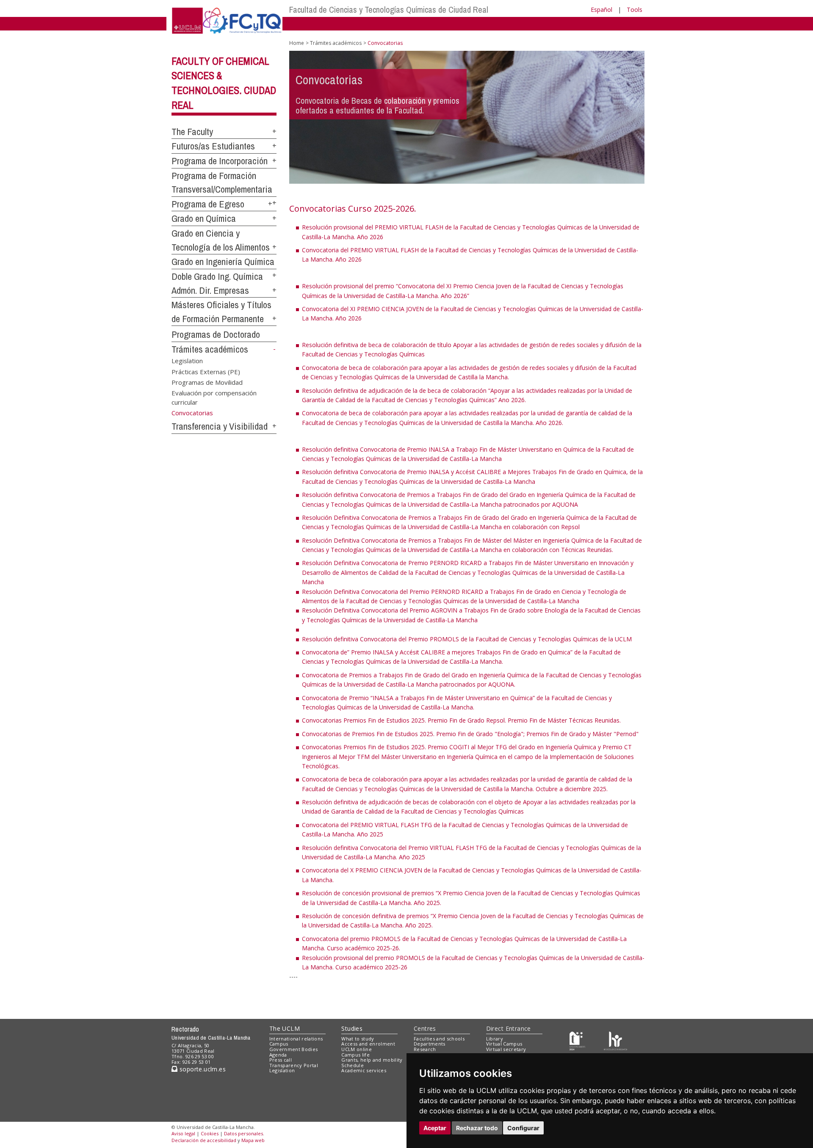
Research (425, 1049)
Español (601, 10)
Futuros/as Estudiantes (213, 146)
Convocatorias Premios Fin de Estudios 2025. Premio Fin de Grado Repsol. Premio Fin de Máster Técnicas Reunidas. (461, 720)
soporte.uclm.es (201, 1069)
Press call (280, 1060)
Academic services (363, 1070)
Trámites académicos (209, 349)
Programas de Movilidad (207, 382)
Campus (278, 1043)
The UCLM (284, 1028)
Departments (429, 1043)
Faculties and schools (439, 1038)
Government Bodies (293, 1049)
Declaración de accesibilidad (203, 1140)
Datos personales (243, 1133)
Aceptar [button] (434, 1127)
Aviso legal (183, 1133)
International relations (296, 1038)
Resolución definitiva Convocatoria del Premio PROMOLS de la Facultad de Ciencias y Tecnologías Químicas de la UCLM (467, 639)
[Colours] (615, 1040)
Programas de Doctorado (215, 334)
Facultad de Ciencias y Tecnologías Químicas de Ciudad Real (388, 9)
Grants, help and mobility (371, 1060)
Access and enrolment (368, 1043)
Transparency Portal (293, 1065)
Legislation (187, 360)
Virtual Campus (504, 1043)
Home (296, 43)
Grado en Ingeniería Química (222, 261)
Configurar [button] (523, 1127)
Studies (351, 1028)
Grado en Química (203, 218)
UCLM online (356, 1049)
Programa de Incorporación (219, 161)
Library (494, 1038)
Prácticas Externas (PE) (205, 371)
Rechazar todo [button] (477, 1127)
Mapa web (253, 1140)
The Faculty (192, 131)
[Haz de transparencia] (577, 1040)
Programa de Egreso (207, 204)
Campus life (355, 1054)
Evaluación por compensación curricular (214, 397)
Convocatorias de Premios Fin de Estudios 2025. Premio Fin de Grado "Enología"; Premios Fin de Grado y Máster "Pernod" (470, 734)
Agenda (278, 1054)
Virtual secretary (506, 1049)
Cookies (209, 1133)
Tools (634, 10)
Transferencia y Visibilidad (219, 426)
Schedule (352, 1065)
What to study (357, 1038)
